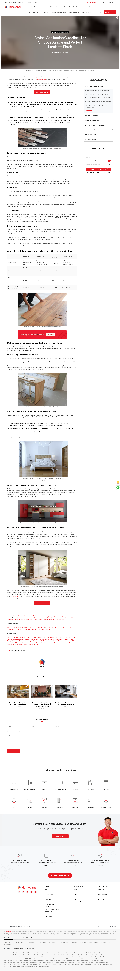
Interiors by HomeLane (73, 12)
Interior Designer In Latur (23, 958)
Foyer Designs (106, 942)
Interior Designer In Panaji (9, 962)
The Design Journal (33, 12)
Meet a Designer (60, 836)
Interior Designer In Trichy (77, 964)
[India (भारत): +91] (87, 157)
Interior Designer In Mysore (94, 958)
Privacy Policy (48, 899)
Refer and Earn (21, 2)
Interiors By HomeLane (103, 897)
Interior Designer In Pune (35, 962)
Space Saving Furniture (78, 7)
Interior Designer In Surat (9, 964)
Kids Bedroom (48, 914)
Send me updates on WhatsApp (92, 160)
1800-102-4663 (112, 926)
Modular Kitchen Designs (21, 942)
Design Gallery (37, 7)
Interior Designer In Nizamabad (83, 960)
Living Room (64, 7)
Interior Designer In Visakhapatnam (27, 966)
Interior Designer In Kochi (97, 956)
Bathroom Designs (98, 942)
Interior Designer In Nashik (38, 960)
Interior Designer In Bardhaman (27, 952)
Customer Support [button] (92, 2)
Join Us (29, 2)
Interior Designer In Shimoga (88, 962)
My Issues (76, 892)
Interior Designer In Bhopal (83, 952)
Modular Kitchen (46, 7)
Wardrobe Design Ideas (92, 115)
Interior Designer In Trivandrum (92, 964)
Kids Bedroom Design (54, 942)
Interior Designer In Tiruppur (64, 964)
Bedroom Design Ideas (92, 120)
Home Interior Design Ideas (60, 32)
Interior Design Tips (86, 12)
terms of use (98, 173)
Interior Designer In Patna (22, 962)
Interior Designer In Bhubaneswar (97, 952)
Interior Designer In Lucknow (36, 958)
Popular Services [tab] (8, 937)
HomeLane (15, 596)
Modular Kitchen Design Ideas (94, 86)
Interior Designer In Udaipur (106, 964)
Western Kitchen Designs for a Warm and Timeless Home (18, 703)
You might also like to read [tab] (30, 937)
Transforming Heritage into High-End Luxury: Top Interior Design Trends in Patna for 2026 (42, 704)
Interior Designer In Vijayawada (11, 966)
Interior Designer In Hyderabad (25, 956)
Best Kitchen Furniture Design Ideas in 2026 (97, 94)
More (92, 7)
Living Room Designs (42, 942)
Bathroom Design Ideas (92, 139)
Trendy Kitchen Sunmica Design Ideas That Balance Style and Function (97, 91)
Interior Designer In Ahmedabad (11, 952)
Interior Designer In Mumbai (80, 958)
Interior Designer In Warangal (42, 966)
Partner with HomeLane (10, 2)
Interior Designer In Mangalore (65, 958)
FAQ (75, 904)
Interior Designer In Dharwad (55, 954)
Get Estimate (47, 897)
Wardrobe (52, 7)
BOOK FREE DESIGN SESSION (60, 875)
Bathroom (70, 7)
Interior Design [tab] (8, 948)
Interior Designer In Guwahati (10, 956)
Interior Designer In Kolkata (10, 958)
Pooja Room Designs (76, 942)
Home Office (88, 7)
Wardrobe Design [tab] (29, 948)
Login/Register (111, 2)
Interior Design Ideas (102, 894)
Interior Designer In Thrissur (36, 964)
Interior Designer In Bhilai (69, 952)
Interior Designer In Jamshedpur (67, 956)
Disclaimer (47, 919)
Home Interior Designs (9, 942)
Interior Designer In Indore (39, 956)
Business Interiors (49, 916)
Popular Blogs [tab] (18, 937)
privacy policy (105, 172)
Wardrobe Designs (32, 942)
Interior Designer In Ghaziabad (84, 954)
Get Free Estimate (110, 12)
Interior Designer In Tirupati (50, 964)
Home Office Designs (87, 942)
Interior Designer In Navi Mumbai (53, 960)
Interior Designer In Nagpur (25, 960)
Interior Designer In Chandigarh (11, 954)
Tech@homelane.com (49, 904)
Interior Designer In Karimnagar (83, 956)
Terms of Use (76, 899)
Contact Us (76, 894)
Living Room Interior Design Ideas (95, 125)
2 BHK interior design (37, 78)
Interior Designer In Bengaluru (56, 952)
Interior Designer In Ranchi (61, 962)
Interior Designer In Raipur (48, 962)
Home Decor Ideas (45, 12)
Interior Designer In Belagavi (41, 952)
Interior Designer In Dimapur (69, 954)
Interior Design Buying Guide (59, 12)
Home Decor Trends (91, 134)
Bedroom (58, 7)
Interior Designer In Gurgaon (98, 954)
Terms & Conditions (78, 901)
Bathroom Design (48, 911)
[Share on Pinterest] (117, 17)
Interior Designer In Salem (74, 962)
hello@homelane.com (100, 926)
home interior (41, 79)
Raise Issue (76, 889)
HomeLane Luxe (29, 7)
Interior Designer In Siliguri (102, 962)
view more (89, 110)
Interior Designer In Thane (22, 964)
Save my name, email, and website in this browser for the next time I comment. (29, 731)
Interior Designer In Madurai (51, 958)
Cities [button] (34, 2)
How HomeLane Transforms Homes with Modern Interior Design (66, 703)
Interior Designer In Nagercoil (10, 960)
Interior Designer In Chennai (26, 954)
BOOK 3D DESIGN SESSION (98, 169)
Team (46, 889)
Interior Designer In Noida (97, 960)
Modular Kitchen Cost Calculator (52, 909)
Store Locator (103, 2)
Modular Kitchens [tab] (18, 948)
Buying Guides (101, 889)
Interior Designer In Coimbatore (40, 954)
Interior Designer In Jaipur (52, 956)
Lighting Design (7, 944)
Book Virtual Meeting (49, 906)
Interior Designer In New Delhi (68, 960)
